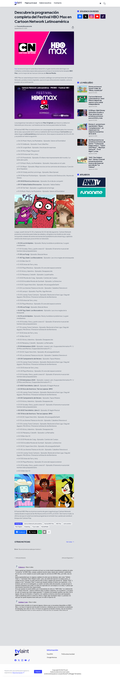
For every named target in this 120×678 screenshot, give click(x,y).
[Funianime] (91, 192)
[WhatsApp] (40, 532)
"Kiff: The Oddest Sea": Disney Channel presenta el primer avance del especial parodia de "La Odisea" (97, 162)
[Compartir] (72, 27)
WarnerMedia (44, 526)
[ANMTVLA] (91, 182)
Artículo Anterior (21, 558)
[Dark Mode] (99, 3)
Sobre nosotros (45, 3)
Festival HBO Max (49, 523)
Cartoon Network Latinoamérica (33, 523)
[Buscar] (103, 3)
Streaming (27, 526)
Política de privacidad (67, 654)
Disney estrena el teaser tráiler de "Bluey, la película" (96, 88)
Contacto (57, 3)
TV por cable (35, 526)
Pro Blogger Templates (74, 674)
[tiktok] (102, 16)
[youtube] (97, 16)
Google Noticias (52, 657)
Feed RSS (50, 654)
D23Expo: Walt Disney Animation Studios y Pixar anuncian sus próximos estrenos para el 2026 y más (97, 114)
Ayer (16, 69)
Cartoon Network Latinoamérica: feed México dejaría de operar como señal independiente (96, 100)
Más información (17, 672)
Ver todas (69, 542)
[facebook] (79, 16)
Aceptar (38, 671)
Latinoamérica (67, 523)
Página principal (31, 3)
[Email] (44, 532)
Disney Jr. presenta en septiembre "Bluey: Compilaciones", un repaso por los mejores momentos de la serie (97, 129)
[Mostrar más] (49, 532)
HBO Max (58, 523)
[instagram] (91, 16)
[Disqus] (44, 587)
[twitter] (85, 16)
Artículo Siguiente (67, 558)
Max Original (18, 526)
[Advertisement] (91, 50)
